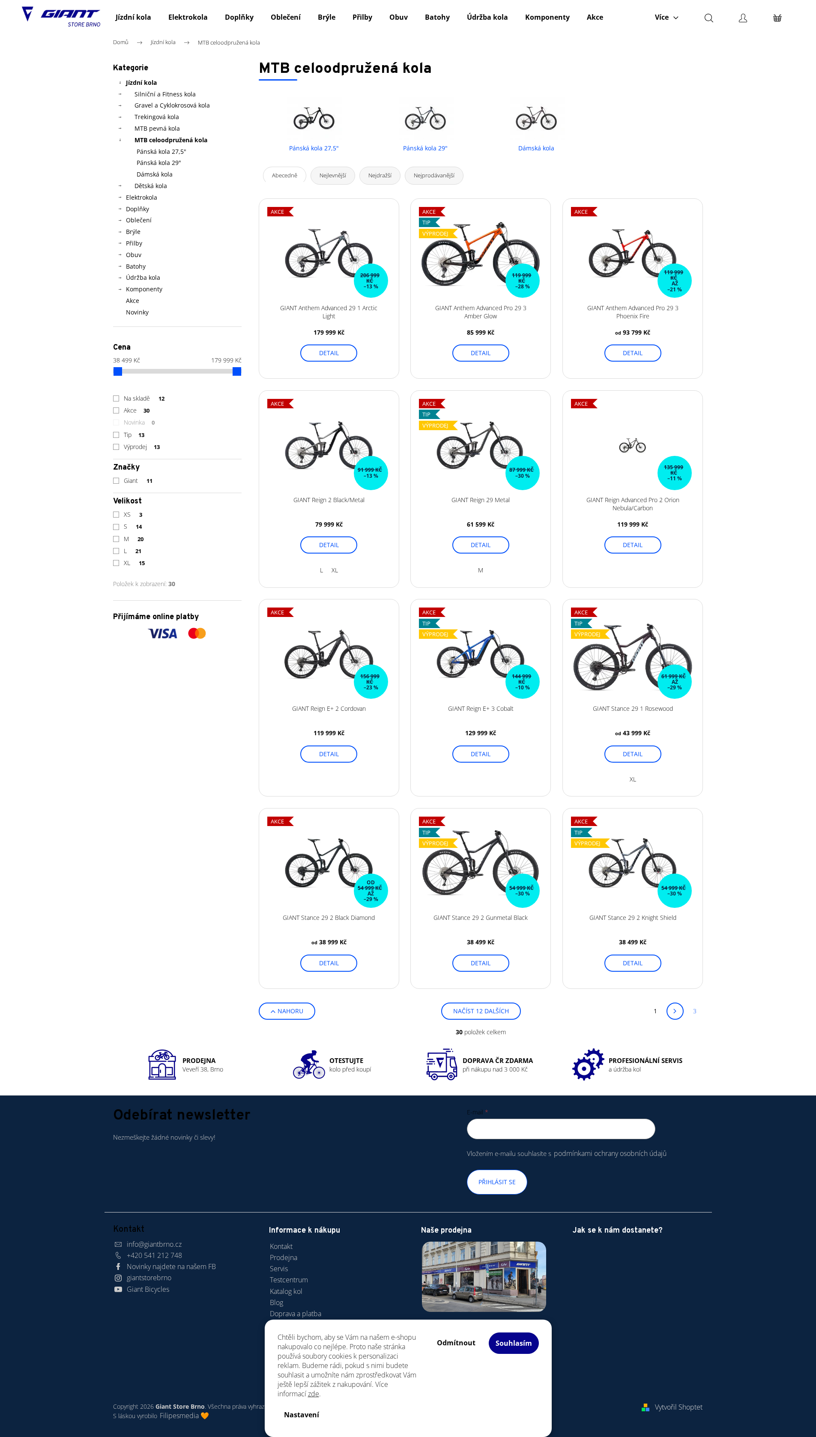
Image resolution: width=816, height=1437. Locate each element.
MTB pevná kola (157, 128)
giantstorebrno (149, 1277)
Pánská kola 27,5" (161, 151)
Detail (329, 353)
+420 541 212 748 (154, 1255)
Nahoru (290, 1011)
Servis (279, 1268)
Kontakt (281, 1246)
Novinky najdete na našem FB (171, 1266)
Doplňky (137, 209)
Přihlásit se (497, 1182)
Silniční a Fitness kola (165, 94)
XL (134, 563)
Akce (132, 300)
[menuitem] (133, 17)
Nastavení (301, 1414)
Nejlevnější (333, 175)
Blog (276, 1302)
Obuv (133, 255)
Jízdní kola (141, 82)
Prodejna (283, 1257)
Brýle (133, 232)
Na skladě (144, 398)
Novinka (139, 422)
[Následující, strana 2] (675, 1011)
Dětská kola (151, 186)
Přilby (134, 243)
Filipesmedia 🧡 (184, 1415)
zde (313, 1393)
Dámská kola (155, 174)
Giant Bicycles (148, 1289)
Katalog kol (286, 1291)
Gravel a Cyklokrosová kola (172, 105)
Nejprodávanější (434, 175)
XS (133, 514)
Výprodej (142, 447)
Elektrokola (141, 197)
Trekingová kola (157, 117)
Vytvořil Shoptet (678, 1407)
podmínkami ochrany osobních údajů (610, 1153)
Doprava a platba (295, 1313)
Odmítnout (456, 1342)
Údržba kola (143, 277)
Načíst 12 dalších (481, 1011)
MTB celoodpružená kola (171, 140)
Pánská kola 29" (159, 163)
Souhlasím (514, 1343)
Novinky (137, 312)
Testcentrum (289, 1279)
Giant (138, 480)
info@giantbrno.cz (154, 1244)
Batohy (136, 266)
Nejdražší (380, 175)
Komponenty (144, 289)
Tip (134, 435)
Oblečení (139, 220)
